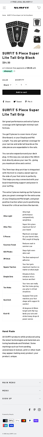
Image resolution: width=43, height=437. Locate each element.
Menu (5, 390)
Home (4, 15)
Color (5, 80)
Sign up (7, 398)
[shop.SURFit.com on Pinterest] (34, 409)
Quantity (19, 80)
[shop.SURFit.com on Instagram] (39, 409)
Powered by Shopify (8, 414)
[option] (17, 34)
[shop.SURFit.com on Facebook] (29, 409)
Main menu (9, 382)
